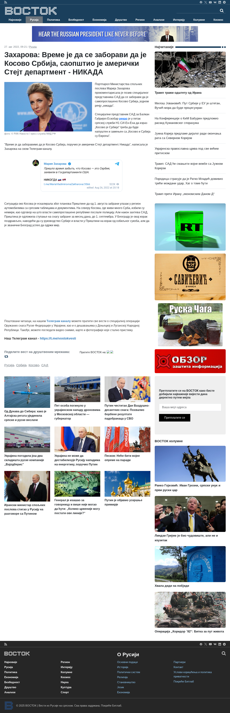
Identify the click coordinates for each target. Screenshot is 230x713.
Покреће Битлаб (184, 681)
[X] (205, 2)
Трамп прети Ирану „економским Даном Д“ (185, 194)
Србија (21, 365)
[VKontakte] (215, 2)
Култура (66, 687)
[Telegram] (224, 2)
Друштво (121, 19)
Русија (34, 19)
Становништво (126, 682)
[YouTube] (210, 2)
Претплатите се (174, 417)
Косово (34, 365)
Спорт (65, 692)
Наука (64, 682)
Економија (99, 19)
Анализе (158, 19)
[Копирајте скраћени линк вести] (39, 356)
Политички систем (128, 672)
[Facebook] (201, 2)
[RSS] (5, 2)
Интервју (179, 19)
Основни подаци (127, 662)
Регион (140, 19)
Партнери (179, 662)
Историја (122, 667)
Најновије (15, 19)
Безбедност (76, 19)
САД (44, 365)
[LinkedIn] (219, 2)
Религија (122, 677)
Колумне (199, 19)
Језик (120, 687)
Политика (53, 19)
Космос (218, 19)
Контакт (178, 667)
